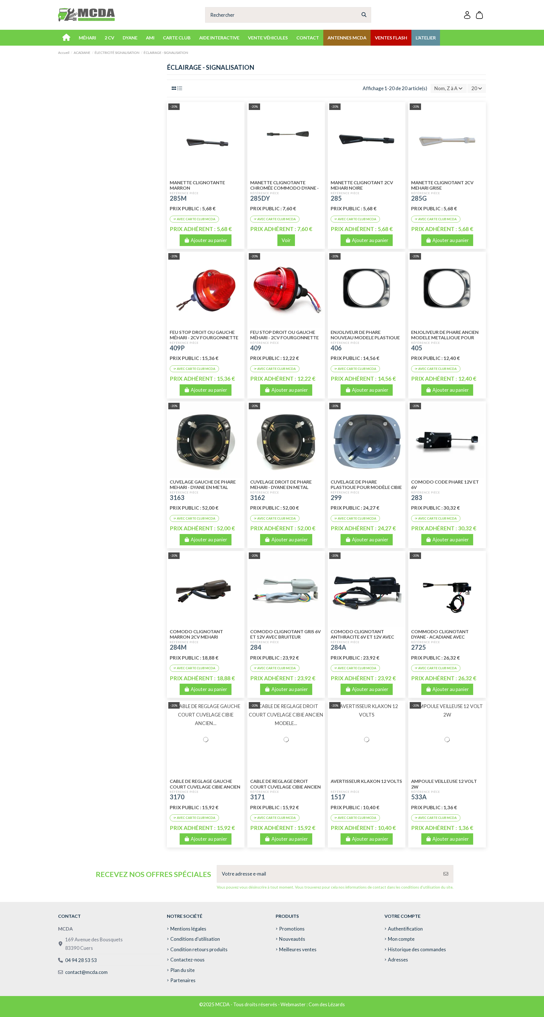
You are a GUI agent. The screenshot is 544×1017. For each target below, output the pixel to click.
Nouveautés (292, 939)
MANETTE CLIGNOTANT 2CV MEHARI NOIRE (362, 185)
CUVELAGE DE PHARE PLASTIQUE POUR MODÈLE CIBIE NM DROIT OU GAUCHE (366, 487)
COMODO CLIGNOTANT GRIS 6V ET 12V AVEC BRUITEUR (285, 634)
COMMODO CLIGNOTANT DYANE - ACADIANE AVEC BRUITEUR (440, 637)
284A (338, 647)
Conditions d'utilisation (195, 939)
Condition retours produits (199, 949)
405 (416, 348)
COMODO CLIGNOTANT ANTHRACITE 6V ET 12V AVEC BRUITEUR (362, 637)
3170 (177, 797)
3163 (177, 497)
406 (336, 348)
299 (336, 497)
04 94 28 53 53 (81, 960)
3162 (257, 497)
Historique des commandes (417, 949)
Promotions (292, 929)
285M (178, 198)
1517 (338, 797)
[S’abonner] (446, 873)
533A (419, 797)
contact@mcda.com (86, 972)
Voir (286, 240)
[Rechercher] (364, 15)
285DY (260, 198)
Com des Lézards (327, 1004)
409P (177, 348)
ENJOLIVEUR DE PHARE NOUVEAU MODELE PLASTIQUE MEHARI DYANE (365, 337)
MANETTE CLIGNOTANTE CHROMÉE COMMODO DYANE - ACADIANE (284, 188)
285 (336, 198)
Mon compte (401, 939)
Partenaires (183, 980)
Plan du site (182, 970)
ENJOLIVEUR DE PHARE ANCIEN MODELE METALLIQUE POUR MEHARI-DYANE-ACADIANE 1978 (445, 337)
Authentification (405, 929)
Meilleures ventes (297, 949)
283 (416, 497)
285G (419, 198)
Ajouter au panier (209, 240)
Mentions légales (188, 929)
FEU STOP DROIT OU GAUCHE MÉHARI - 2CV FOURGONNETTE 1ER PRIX (284, 337)
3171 (257, 797)
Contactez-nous (187, 960)
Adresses (398, 960)
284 (255, 647)
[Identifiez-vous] (467, 14)
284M (178, 647)
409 (255, 348)
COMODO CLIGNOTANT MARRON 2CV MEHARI (196, 634)
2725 (418, 647)
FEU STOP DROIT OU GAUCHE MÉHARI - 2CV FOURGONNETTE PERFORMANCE (204, 337)
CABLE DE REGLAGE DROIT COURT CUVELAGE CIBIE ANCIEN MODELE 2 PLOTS (285, 786)
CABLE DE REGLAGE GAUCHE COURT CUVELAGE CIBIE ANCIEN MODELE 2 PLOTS (205, 786)
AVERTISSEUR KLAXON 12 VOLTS (366, 781)
